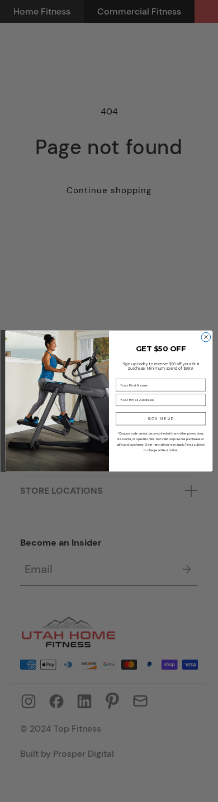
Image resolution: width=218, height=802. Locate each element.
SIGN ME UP (161, 418)
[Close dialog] (206, 337)
